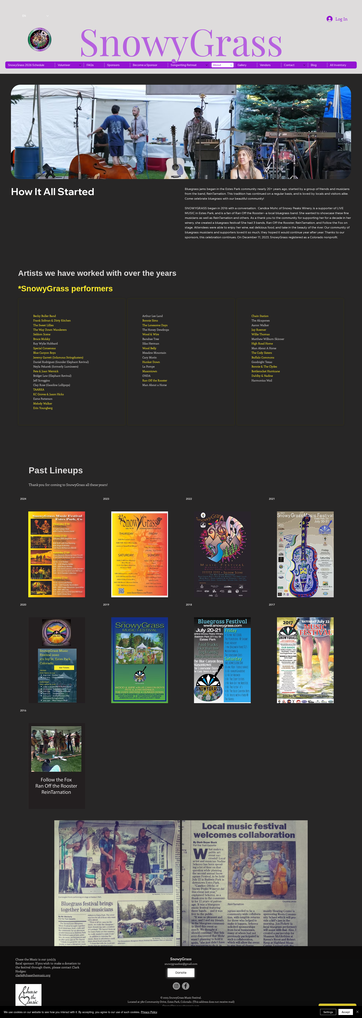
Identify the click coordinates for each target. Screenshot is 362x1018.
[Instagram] (176, 986)
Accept (346, 1012)
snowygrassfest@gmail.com (181, 964)
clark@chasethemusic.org (32, 975)
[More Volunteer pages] (80, 65)
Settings (328, 1012)
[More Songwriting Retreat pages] (207, 65)
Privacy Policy (149, 1012)
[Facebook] (185, 986)
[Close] (357, 1012)
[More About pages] (231, 65)
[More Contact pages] (304, 65)
